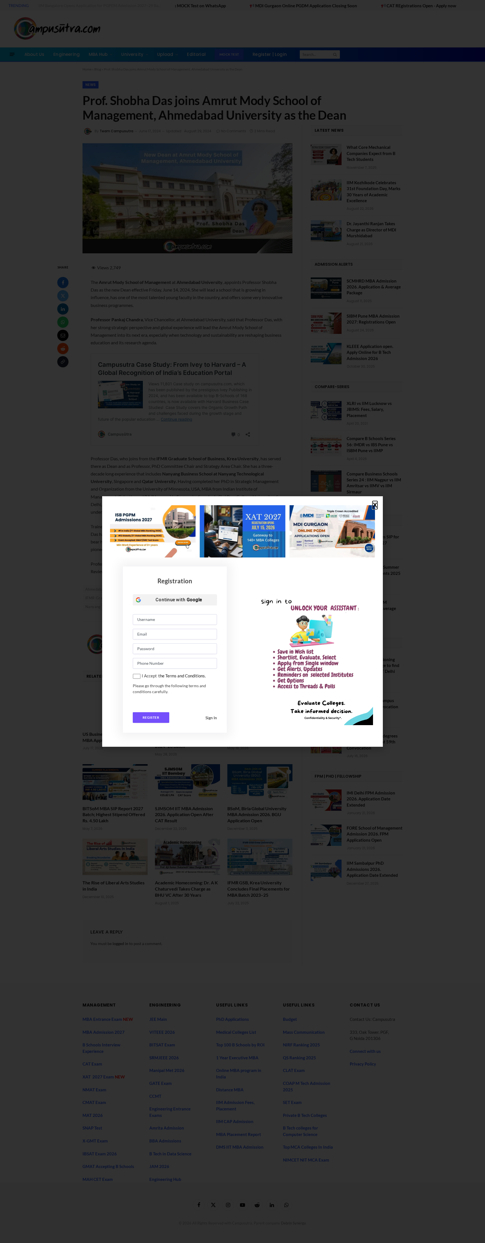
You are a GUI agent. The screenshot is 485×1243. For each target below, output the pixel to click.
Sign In (211, 717)
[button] (375, 505)
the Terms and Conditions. (182, 675)
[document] (242, 621)
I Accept (149, 675)
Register (151, 717)
